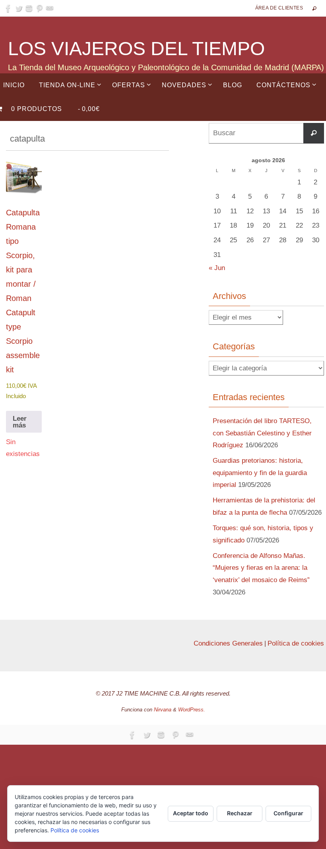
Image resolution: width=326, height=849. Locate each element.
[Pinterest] (39, 8)
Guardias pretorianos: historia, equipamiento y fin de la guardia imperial (260, 473)
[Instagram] (29, 8)
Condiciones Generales (228, 643)
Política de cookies (296, 643)
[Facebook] (8, 8)
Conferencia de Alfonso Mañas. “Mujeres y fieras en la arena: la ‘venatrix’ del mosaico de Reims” (261, 568)
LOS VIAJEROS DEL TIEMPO (136, 48)
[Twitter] (18, 8)
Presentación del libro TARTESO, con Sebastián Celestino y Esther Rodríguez (262, 433)
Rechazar (239, 813)
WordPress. (191, 710)
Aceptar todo (190, 813)
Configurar (288, 813)
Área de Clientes (279, 8)
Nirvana (162, 710)
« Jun (217, 268)
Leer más (20, 422)
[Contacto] (49, 8)
